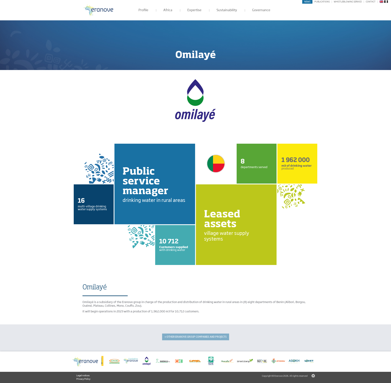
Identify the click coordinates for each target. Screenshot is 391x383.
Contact (371, 1)
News (307, 1)
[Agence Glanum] (313, 376)
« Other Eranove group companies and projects (196, 337)
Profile (143, 10)
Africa (167, 10)
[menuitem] (381, 1)
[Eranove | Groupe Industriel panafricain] (98, 10)
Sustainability (226, 10)
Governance (261, 10)
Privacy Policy (83, 379)
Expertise (194, 10)
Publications (322, 1)
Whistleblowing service (348, 1)
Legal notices (83, 375)
